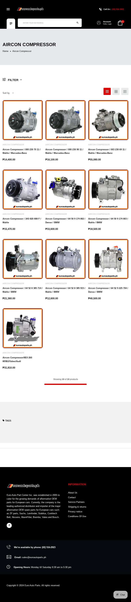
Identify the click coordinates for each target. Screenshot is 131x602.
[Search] (77, 23)
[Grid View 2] (116, 91)
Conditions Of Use (77, 516)
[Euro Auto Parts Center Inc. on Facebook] (9, 525)
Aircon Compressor (13, 145)
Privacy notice (75, 511)
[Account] (99, 22)
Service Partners (76, 502)
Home (5, 51)
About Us (72, 492)
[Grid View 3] (107, 91)
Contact (72, 497)
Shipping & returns (77, 507)
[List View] (124, 91)
